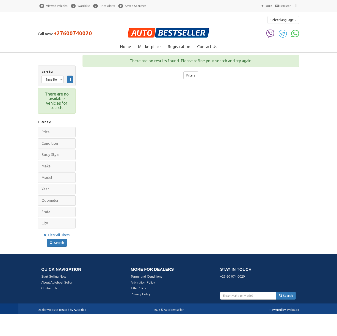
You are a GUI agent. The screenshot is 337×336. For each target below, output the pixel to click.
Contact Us (207, 46)
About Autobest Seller (56, 282)
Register (285, 5)
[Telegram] (283, 33)
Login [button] (268, 5)
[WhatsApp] (295, 33)
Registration (179, 46)
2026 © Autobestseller (169, 309)
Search (58, 243)
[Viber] (270, 33)
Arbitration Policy (143, 282)
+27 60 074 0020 (232, 276)
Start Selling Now (53, 276)
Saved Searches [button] (133, 5)
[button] (53, 5)
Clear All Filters (58, 235)
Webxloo (293, 309)
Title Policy (138, 288)
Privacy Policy (141, 294)
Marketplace (149, 46)
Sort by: (47, 71)
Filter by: (44, 121)
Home (125, 46)
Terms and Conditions (146, 276)
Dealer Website (48, 309)
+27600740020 (73, 33)
